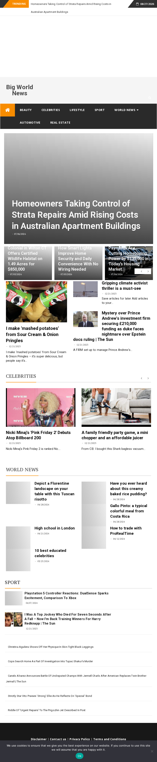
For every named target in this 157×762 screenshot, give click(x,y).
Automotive (30, 114)
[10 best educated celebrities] (18, 552)
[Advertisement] (78, 38)
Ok (79, 756)
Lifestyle (77, 102)
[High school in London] (18, 529)
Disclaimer (39, 731)
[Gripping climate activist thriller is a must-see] (85, 281)
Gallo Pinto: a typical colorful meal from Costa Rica (128, 503)
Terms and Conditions (109, 731)
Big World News (19, 82)
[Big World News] (7, 102)
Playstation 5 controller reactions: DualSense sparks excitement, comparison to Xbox (67, 587)
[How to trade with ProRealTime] (94, 529)
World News (124, 102)
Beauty (26, 102)
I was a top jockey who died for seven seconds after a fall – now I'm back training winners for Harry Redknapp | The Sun (68, 611)
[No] (152, 751)
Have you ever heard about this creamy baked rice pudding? (128, 480)
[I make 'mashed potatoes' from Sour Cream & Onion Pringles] (36, 293)
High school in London (55, 520)
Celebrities (50, 102)
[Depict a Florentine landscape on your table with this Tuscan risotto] (18, 485)
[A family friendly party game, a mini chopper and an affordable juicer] (116, 399)
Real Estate (60, 114)
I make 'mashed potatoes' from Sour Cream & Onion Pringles (32, 326)
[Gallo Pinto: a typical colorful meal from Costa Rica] (94, 507)
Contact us (58, 731)
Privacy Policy (80, 731)
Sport (100, 102)
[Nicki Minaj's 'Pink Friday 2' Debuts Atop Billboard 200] (40, 399)
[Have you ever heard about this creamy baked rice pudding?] (94, 485)
